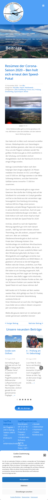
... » (13, 395)
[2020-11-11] (23, 97)
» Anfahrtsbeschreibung (9, 442)
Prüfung (38, 90)
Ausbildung (22, 90)
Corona (28, 90)
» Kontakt (36, 424)
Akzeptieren (24, 479)
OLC (33, 90)
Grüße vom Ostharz (10, 352)
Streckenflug (9, 92)
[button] (45, 455)
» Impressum (37, 429)
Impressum (34, 497)
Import (22, 88)
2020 (16, 90)
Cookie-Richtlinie (15, 497)
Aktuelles (16, 88)
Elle (23, 86)
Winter (26, 92)
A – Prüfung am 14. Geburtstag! (33, 352)
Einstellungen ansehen (24, 492)
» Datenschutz (37, 427)
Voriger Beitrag (12, 323)
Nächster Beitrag (35, 323)
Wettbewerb (29, 88)
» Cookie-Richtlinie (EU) (37, 433)
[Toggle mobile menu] (43, 5)
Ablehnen (24, 486)
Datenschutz (26, 497)
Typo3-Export (18, 92)
